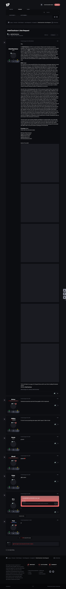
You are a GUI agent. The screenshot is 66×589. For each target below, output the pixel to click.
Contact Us (8, 586)
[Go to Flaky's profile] (13, 482)
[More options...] (57, 41)
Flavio (13, 437)
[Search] (44, 12)
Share (46, 34)
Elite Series (24, 15)
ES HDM (29, 573)
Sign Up (57, 4)
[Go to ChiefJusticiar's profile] (8, 35)
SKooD (13, 456)
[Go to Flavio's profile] (13, 444)
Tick (13, 521)
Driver (13, 399)
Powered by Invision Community (53, 586)
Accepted (21, 35)
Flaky (13, 475)
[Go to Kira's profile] (13, 506)
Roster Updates (42, 573)
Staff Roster (41, 570)
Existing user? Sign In (48, 4)
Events (29, 572)
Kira (13, 499)
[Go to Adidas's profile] (13, 425)
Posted (25, 41)
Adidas (13, 418)
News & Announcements (33, 570)
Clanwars (41, 572)
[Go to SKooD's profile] (13, 463)
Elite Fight (12, 15)
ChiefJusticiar (15, 34)
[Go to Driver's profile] (13, 406)
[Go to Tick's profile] (13, 527)
